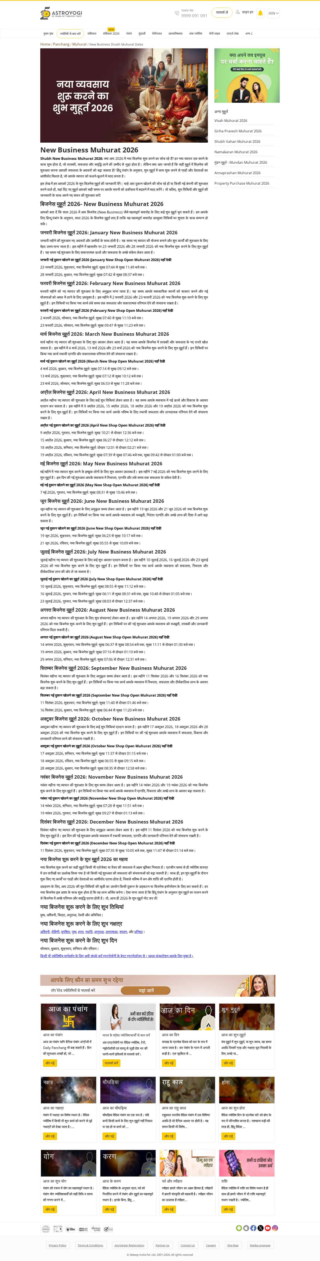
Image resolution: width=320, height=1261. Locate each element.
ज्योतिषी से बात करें (70, 34)
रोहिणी (55, 931)
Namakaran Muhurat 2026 (236, 152)
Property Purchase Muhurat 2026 (241, 183)
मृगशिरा (65, 931)
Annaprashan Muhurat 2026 (237, 172)
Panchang (61, 44)
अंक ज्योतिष (195, 33)
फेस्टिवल (157, 33)
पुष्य (74, 931)
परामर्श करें (111, 1063)
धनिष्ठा (138, 931)
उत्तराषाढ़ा (112, 931)
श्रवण (123, 931)
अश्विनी (45, 931)
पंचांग (129, 33)
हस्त (81, 931)
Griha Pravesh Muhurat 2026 (238, 131)
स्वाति (89, 931)
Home (45, 44)
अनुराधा (99, 931)
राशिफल (92, 33)
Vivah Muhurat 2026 (230, 120)
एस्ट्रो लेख (233, 33)
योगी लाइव (214, 33)
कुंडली (142, 33)
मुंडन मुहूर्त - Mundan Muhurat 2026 (240, 162)
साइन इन (247, 12)
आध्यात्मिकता (175, 33)
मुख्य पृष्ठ (48, 33)
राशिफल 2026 (111, 33)
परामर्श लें (222, 12)
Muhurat (79, 44)
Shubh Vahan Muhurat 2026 (237, 141)
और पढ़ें (50, 1063)
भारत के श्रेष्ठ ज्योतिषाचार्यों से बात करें (126, 1035)
